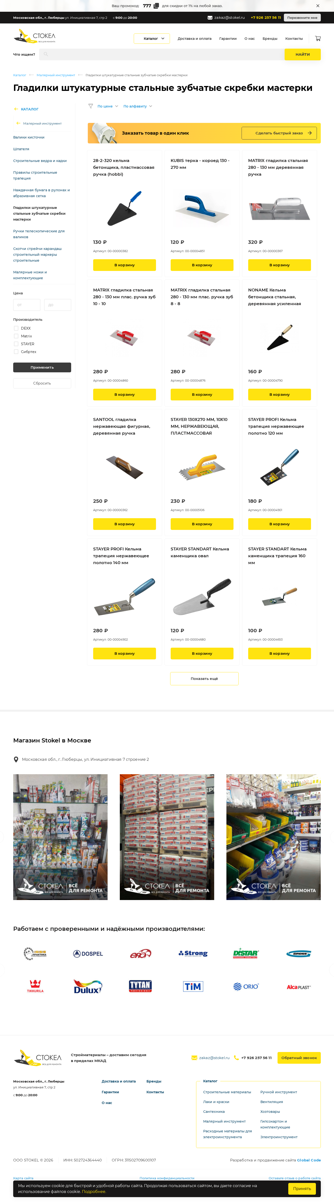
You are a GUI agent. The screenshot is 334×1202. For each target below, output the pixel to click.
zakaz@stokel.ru (229, 17)
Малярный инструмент (56, 75)
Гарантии (228, 38)
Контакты (294, 38)
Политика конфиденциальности (167, 1178)
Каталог (19, 75)
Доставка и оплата (195, 38)
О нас (250, 38)
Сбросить (42, 383)
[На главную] (35, 36)
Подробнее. (94, 1191)
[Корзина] (318, 39)
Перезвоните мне (302, 18)
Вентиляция (271, 1102)
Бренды (270, 38)
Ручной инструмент (278, 1092)
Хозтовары (270, 1111)
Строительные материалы (227, 1092)
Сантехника (214, 1111)
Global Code (309, 1160)
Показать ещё (204, 678)
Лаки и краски (216, 1102)
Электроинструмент (279, 1137)
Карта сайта (23, 1178)
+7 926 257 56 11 (266, 17)
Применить (42, 367)
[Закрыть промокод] (318, 6)
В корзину (124, 265)
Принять (302, 1188)
